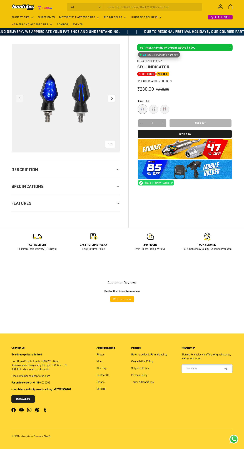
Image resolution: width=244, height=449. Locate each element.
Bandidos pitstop (25, 436)
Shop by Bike (20, 17)
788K (46, 6)
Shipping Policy (140, 368)
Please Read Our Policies (155, 81)
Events (78, 24)
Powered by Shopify (42, 436)
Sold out (200, 123)
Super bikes (46, 17)
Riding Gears (113, 17)
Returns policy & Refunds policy (149, 354)
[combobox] (134, 7)
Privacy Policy (139, 375)
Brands (100, 381)
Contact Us (102, 375)
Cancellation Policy (142, 361)
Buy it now (185, 133)
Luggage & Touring (144, 17)
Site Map (101, 368)
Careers (100, 388)
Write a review (122, 299)
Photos (100, 354)
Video (99, 361)
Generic (141, 61)
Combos (63, 24)
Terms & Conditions (142, 381)
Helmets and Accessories (29, 24)
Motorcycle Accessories (77, 17)
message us (23, 398)
